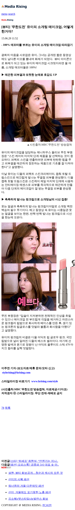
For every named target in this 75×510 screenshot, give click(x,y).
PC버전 (47, 505)
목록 (7, 407)
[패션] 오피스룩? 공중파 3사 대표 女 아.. (34, 464)
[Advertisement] (29, 417)
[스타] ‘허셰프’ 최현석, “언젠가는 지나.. (34, 460)
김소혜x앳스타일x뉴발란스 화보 (28, 498)
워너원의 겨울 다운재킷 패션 (26, 485)
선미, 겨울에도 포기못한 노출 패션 (29, 492)
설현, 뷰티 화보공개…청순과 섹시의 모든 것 (35, 472)
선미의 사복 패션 (18, 479)
